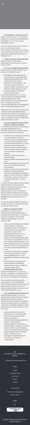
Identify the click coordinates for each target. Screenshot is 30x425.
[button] (26, 4)
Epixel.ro (18, 421)
